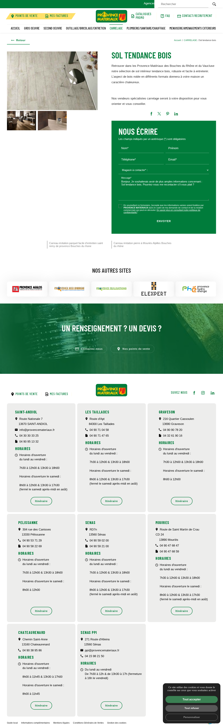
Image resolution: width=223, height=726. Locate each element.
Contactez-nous (89, 349)
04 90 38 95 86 (32, 650)
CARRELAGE (116, 28)
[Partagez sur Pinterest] (167, 113)
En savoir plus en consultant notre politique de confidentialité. (162, 211)
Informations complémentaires (35, 723)
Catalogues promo (143, 16)
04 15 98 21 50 (94, 656)
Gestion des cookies (116, 723)
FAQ (167, 16)
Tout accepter (192, 699)
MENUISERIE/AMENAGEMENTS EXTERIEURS (193, 28)
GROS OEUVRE (32, 28)
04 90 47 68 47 (169, 545)
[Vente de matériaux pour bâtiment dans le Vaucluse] (111, 16)
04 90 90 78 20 (172, 430)
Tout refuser (191, 708)
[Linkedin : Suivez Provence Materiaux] (212, 392)
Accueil (15, 28)
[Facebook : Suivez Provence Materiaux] (194, 392)
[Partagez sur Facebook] (151, 113)
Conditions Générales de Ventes (88, 723)
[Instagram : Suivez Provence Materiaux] (202, 392)
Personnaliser (191, 717)
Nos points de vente (133, 349)
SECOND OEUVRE (53, 28)
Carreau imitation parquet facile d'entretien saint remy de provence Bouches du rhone (76, 245)
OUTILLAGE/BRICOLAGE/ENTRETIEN (86, 28)
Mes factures (59, 16)
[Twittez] (159, 113)
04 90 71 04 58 (99, 430)
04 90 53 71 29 (32, 540)
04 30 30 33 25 (29, 435)
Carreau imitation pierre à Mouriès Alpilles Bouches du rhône (142, 245)
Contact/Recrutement (197, 16)
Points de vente (27, 16)
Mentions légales (61, 723)
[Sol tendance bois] (52, 80)
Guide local (12, 723)
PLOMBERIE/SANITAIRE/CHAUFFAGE (146, 28)
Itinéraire (41, 501)
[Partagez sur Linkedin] (176, 113)
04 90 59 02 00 (99, 540)
